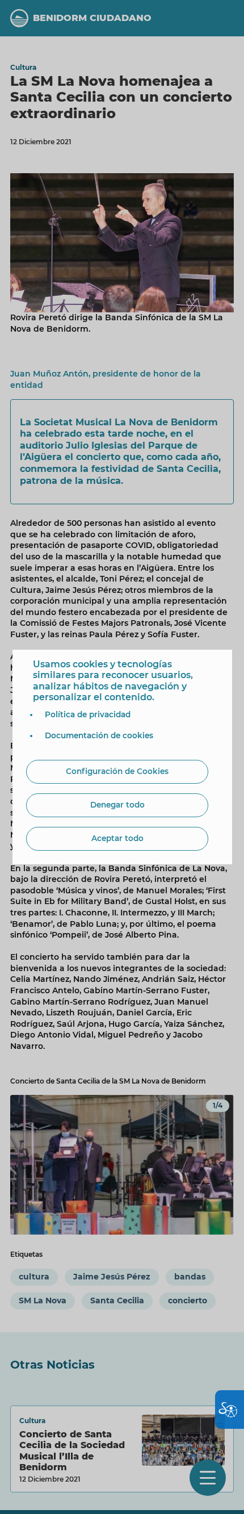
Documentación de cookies (99, 735)
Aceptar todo (117, 838)
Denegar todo (117, 804)
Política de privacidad (88, 714)
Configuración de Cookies (117, 771)
